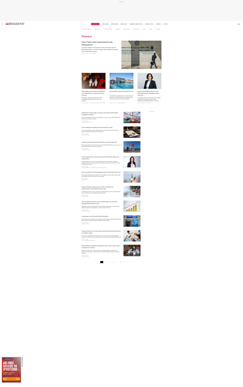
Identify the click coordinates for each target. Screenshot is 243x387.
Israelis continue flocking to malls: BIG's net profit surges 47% (99, 142)
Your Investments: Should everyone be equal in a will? (97, 127)
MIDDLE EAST (124, 24)
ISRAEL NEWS (105, 24)
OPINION (158, 24)
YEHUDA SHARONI (86, 149)
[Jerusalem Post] (14, 24)
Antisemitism (136, 29)
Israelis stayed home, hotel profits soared (121, 91)
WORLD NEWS (114, 24)
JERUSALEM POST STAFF (87, 122)
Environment (127, 29)
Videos (144, 29)
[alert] (11, 372)
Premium (158, 29)
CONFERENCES (95, 24)
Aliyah (150, 29)
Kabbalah (118, 29)
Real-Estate (97, 29)
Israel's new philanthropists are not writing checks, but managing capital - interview (148, 93)
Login (238, 24)
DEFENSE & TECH (149, 24)
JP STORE (165, 24)
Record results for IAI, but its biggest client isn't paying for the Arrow (101, 172)
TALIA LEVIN (149, 102)
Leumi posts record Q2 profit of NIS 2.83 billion (95, 216)
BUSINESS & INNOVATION (136, 24)
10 (120, 262)
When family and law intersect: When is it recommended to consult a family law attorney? (93, 93)
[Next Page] (123, 262)
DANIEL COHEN (85, 196)
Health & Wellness (108, 29)
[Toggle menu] (3, 24)
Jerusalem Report (87, 29)
